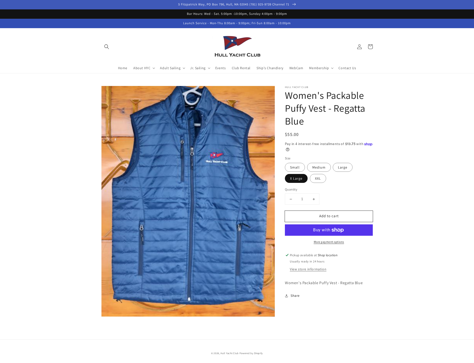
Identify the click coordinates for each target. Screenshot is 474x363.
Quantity (291, 190)
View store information (308, 269)
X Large (296, 178)
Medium (319, 167)
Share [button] (295, 296)
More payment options (329, 242)
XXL (318, 178)
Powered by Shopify (251, 353)
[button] (106, 46)
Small (295, 167)
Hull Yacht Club (229, 353)
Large (342, 167)
